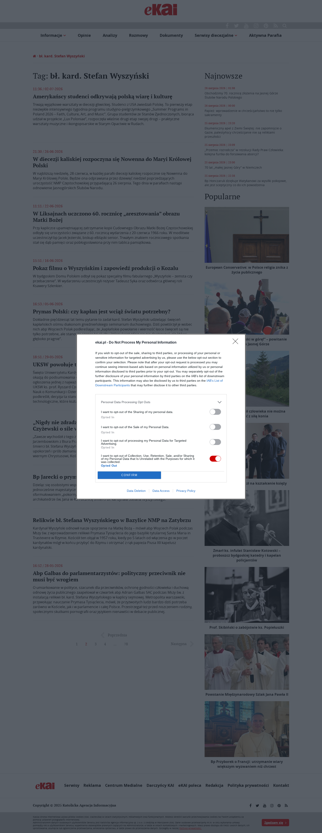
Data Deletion (136, 490)
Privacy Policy (185, 490)
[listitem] (161, 402)
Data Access (161, 490)
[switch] (215, 412)
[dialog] (161, 416)
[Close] (237, 343)
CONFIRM (129, 475)
